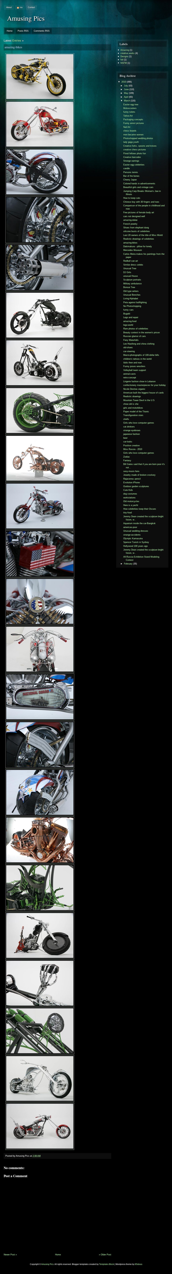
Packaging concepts (133, 119)
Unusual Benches (131, 295)
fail (121, 59)
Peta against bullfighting (135, 302)
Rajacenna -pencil (132, 479)
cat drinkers (129, 426)
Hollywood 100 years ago (135, 546)
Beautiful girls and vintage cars (138, 187)
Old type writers (131, 291)
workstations (129, 497)
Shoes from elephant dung (136, 227)
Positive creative (131, 445)
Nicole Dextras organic (134, 389)
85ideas (138, 1264)
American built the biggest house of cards (143, 392)
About (9, 7)
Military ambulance (132, 283)
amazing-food (129, 321)
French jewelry (130, 224)
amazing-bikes (13, 47)
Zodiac (126, 456)
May (126, 93)
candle (126, 168)
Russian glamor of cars (134, 336)
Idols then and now (132, 362)
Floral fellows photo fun (134, 153)
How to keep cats (131, 198)
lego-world (128, 325)
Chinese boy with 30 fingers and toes (141, 202)
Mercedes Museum (132, 250)
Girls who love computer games (138, 423)
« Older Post (105, 1254)
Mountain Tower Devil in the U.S (139, 400)
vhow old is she (130, 404)
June (126, 89)
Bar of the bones (131, 176)
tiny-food (127, 512)
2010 (123, 82)
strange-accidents (132, 535)
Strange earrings (131, 161)
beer (125, 438)
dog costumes (130, 493)
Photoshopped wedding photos (138, 138)
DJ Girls (127, 272)
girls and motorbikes (133, 408)
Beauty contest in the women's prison (141, 332)
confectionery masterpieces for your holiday (144, 385)
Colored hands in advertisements (139, 183)
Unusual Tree (129, 268)
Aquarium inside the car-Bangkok (139, 523)
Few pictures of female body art (138, 212)
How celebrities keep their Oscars (139, 509)
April (126, 97)
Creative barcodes (132, 157)
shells (126, 419)
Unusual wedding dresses (135, 531)
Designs (124, 56)
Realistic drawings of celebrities (138, 239)
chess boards (129, 130)
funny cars (128, 310)
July (126, 85)
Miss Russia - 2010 (132, 449)
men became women (133, 134)
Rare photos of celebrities (135, 328)
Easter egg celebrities (133, 164)
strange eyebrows (131, 430)
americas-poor (130, 527)
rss (21, 7)
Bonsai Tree (129, 287)
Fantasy (127, 460)
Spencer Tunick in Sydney (136, 542)
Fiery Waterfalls (131, 340)
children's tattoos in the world (137, 359)
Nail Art (126, 127)
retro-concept (129, 377)
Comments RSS (42, 31)
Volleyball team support (134, 370)
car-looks (127, 441)
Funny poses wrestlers (134, 366)
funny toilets (129, 112)
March (127, 100)
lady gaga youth (131, 142)
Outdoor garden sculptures (136, 486)
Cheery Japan (130, 179)
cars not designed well (134, 216)
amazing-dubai (130, 220)
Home (9, 31)
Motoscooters (130, 108)
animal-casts (129, 374)
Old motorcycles (131, 501)
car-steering (129, 351)
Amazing (124, 50)
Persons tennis (130, 172)
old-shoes (128, 347)
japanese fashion (131, 434)
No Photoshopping (132, 306)
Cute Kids (128, 490)
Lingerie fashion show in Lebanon (139, 381)
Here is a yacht (130, 505)
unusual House (130, 276)
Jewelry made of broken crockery (139, 475)
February (128, 563)
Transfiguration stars (133, 415)
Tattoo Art (128, 116)
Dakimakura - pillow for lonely (137, 246)
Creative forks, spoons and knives (140, 146)
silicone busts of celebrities (136, 231)
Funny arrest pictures (133, 123)
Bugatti (126, 313)
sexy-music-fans (131, 471)
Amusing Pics (26, 18)
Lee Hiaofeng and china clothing (138, 344)
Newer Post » (10, 1254)
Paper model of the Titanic (136, 411)
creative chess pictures (134, 149)
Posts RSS (23, 31)
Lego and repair (130, 317)
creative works (127, 53)
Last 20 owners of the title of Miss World (143, 235)
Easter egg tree (130, 104)
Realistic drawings (132, 396)
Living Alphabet (130, 298)
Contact (31, 7)
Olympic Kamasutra (133, 538)
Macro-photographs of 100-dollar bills (141, 355)
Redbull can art (130, 261)
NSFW (123, 63)
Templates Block (106, 1264)
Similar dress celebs (133, 264)
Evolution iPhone (131, 482)
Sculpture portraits (132, 279)
